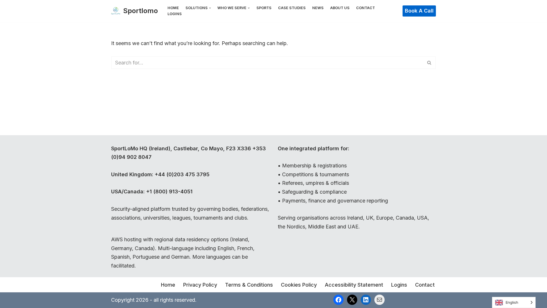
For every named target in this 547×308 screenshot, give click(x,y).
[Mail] (379, 300)
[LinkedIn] (366, 300)
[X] (352, 300)
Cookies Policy (299, 285)
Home (173, 8)
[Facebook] (338, 300)
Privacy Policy (200, 285)
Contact (365, 8)
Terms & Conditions (249, 285)
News (318, 8)
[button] (210, 8)
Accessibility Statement (354, 285)
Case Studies (292, 8)
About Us (340, 8)
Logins (175, 14)
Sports (264, 8)
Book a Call (419, 11)
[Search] (429, 62)
